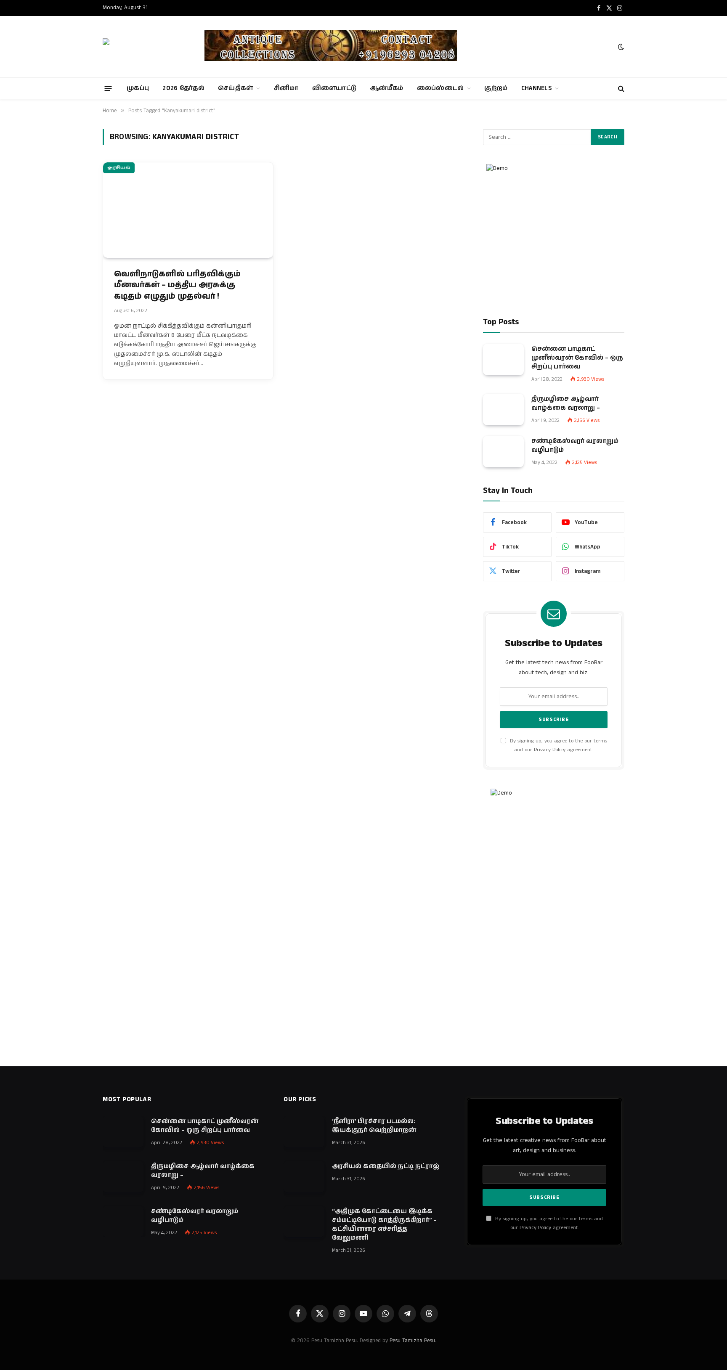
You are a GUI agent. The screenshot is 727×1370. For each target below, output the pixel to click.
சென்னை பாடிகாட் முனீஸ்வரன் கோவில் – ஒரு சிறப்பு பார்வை (577, 357)
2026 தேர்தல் (183, 88)
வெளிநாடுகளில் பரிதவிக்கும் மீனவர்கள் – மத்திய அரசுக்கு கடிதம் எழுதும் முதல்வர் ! (177, 285)
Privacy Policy (549, 749)
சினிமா (286, 88)
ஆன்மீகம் (386, 88)
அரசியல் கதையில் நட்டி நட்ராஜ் (385, 1166)
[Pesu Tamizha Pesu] (146, 46)
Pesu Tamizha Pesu (412, 1341)
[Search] (620, 88)
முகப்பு (138, 88)
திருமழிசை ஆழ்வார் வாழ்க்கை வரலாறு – (565, 403)
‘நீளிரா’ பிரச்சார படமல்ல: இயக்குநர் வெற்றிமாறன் (374, 1125)
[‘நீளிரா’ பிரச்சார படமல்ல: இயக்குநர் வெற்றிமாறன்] (304, 1131)
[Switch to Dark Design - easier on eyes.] (620, 46)
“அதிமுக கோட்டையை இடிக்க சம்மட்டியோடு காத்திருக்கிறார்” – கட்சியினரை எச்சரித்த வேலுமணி (384, 1224)
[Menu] (108, 88)
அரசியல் (118, 167)
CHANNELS (536, 88)
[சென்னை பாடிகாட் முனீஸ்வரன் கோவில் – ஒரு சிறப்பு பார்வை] (503, 359)
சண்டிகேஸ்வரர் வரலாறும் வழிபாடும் (574, 445)
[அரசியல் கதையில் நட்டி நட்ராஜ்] (304, 1176)
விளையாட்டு (334, 88)
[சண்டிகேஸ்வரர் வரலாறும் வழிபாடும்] (503, 451)
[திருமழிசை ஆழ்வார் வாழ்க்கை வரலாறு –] (503, 409)
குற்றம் (495, 88)
